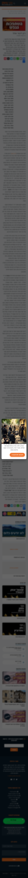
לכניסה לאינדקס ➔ (17, 455)
